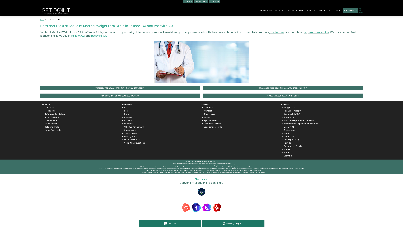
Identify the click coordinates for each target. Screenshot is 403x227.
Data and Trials (52, 127)
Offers (207, 117)
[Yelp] (217, 207)
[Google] (186, 207)
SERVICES (272, 10)
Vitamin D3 (289, 136)
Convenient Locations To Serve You (201, 183)
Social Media (130, 130)
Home (263, 10)
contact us (277, 32)
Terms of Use (130, 133)
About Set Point (52, 117)
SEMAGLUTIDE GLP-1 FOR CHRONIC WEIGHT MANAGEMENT (283, 88)
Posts (127, 111)
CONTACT (322, 10)
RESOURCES (288, 10)
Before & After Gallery (55, 114)
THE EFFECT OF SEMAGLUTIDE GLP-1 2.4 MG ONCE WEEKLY (120, 88)
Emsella (287, 149)
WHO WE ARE (306, 10)
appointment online (316, 32)
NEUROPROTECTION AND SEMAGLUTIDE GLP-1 (120, 96)
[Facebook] (196, 207)
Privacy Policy (130, 136)
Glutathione (289, 130)
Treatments (50, 111)
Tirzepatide (289, 117)
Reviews (128, 117)
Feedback (128, 123)
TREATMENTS (350, 10)
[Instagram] (207, 207)
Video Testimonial (53, 130)
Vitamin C (288, 133)
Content (128, 120)
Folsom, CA (78, 36)
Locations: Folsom (212, 123)
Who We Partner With (134, 127)
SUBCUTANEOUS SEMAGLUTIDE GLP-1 (283, 96)
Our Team (49, 107)
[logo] (56, 11)
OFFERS (336, 10)
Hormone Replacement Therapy (299, 120)
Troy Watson (51, 120)
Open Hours (209, 114)
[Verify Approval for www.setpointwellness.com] (201, 191)
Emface (287, 152)
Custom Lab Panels (293, 146)
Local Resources (132, 139)
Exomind (288, 155)
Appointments (210, 120)
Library (127, 114)
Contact (208, 111)
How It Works (51, 123)
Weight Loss (289, 107)
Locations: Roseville (213, 127)
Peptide (287, 143)
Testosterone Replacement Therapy (301, 123)
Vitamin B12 (289, 127)
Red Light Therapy (292, 111)
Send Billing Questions (134, 143)
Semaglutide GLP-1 (292, 114)
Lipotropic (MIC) (291, 139)
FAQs (126, 107)
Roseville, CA (99, 36)
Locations (208, 107)
